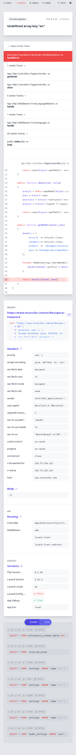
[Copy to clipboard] (65, 323)
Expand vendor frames (20, 46)
